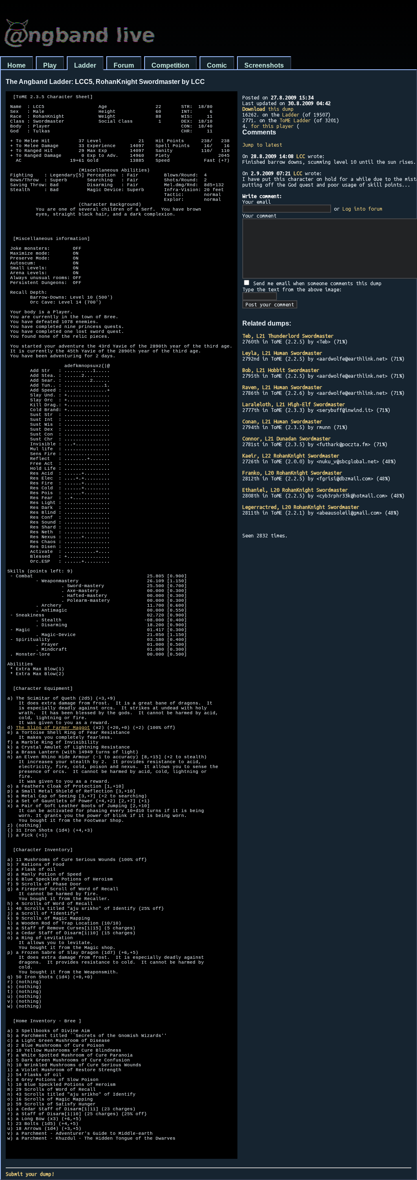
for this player (272, 126)
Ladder (85, 65)
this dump (268, 109)
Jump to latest (262, 145)
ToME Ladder (295, 120)
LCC (300, 156)
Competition (170, 65)
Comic (217, 65)
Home (16, 65)
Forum (124, 65)
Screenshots (264, 65)
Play (50, 65)
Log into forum (362, 208)
